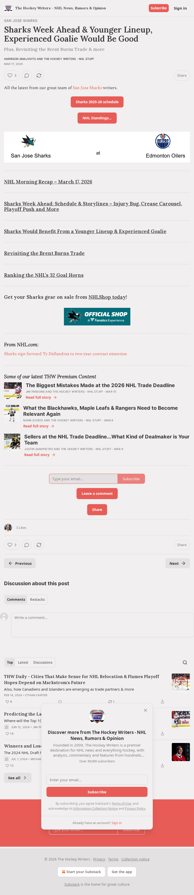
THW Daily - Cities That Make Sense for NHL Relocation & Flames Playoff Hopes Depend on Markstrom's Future (81, 679)
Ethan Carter (36, 695)
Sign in (180, 8)
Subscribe (159, 8)
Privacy (99, 859)
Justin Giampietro (38, 449)
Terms (113, 859)
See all (14, 777)
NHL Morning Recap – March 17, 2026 (48, 182)
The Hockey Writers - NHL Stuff (69, 59)
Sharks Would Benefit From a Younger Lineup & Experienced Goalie (85, 231)
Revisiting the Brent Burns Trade (44, 253)
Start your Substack (83, 871)
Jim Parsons (35, 391)
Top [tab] (10, 662)
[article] (97, 689)
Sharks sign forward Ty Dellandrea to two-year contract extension (65, 354)
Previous (23, 563)
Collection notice (136, 859)
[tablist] (26, 599)
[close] (145, 710)
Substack (72, 884)
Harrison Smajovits (20, 59)
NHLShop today (107, 297)
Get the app (122, 871)
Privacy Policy (135, 808)
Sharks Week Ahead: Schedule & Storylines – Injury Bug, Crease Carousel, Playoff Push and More (93, 206)
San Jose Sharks (20, 20)
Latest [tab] (23, 662)
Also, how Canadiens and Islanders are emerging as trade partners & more (69, 689)
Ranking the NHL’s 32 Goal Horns (44, 275)
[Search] (185, 662)
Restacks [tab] (37, 599)
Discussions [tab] (42, 662)
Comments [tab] (16, 599)
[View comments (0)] (27, 75)
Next (174, 563)
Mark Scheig (33, 420)
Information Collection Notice (95, 808)
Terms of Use (121, 803)
